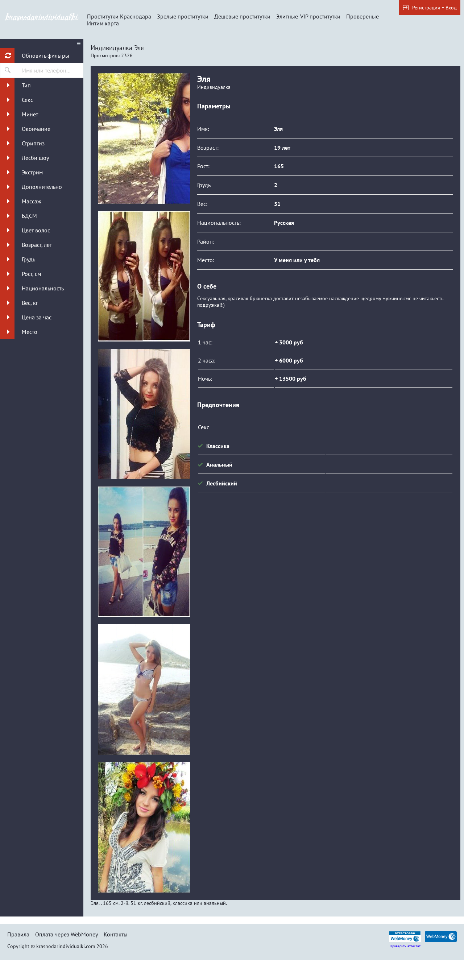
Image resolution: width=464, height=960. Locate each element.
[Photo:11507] (144, 276)
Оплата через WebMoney (66, 934)
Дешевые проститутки (242, 16)
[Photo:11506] (144, 138)
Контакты (116, 934)
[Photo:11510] (144, 689)
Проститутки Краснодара (119, 16)
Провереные (362, 16)
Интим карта (103, 23)
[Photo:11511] (144, 827)
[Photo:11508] (144, 414)
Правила (18, 934)
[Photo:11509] (144, 552)
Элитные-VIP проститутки (308, 16)
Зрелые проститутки (182, 16)
